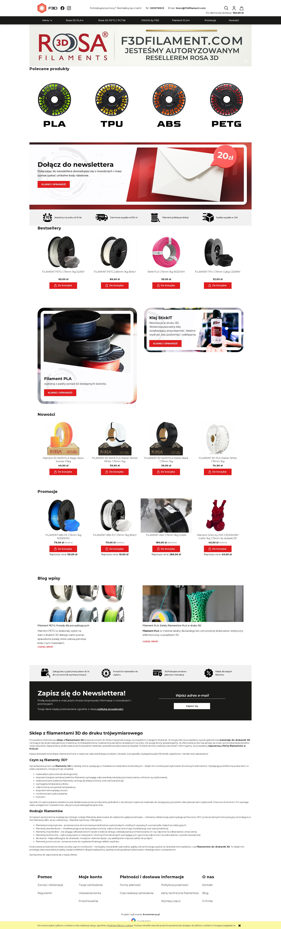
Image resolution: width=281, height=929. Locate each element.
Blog (205, 893)
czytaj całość (45, 646)
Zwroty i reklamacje (50, 885)
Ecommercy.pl (151, 914)
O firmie (207, 901)
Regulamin (45, 893)
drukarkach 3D (231, 802)
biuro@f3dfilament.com (191, 8)
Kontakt (207, 885)
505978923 (157, 8)
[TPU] (112, 105)
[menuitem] (45, 20)
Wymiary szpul (171, 901)
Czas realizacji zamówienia (136, 893)
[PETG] (226, 105)
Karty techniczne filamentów (180, 893)
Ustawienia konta (90, 893)
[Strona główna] (47, 8)
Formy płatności (130, 885)
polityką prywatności (110, 709)
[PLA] (54, 105)
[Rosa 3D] (140, 45)
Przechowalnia (88, 901)
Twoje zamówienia (90, 885)
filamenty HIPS (194, 817)
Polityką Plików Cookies (120, 925)
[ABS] (169, 105)
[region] (140, 176)
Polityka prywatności (174, 885)
